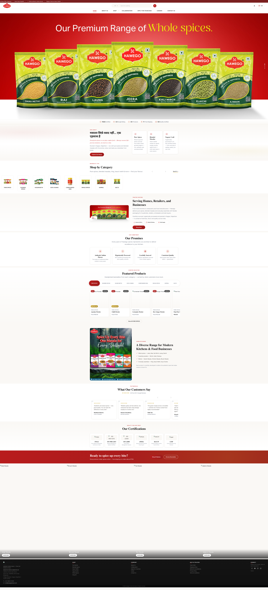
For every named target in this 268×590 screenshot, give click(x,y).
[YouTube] (255, 568)
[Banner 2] (264, 65)
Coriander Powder (137, 312)
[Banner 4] (264, 68)
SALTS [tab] (175, 283)
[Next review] (170, 397)
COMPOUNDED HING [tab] (143, 283)
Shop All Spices (156, 457)
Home (95, 11)
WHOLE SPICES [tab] (156, 283)
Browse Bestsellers (171, 457)
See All (175, 171)
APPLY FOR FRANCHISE (145, 11)
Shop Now (139, 227)
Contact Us (133, 573)
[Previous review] (157, 397)
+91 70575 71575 (9, 581)
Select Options (99, 306)
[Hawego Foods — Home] (8, 563)
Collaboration (134, 567)
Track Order (193, 565)
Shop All (74, 574)
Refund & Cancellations (195, 569)
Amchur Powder (96, 312)
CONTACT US (171, 11)
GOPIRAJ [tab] (167, 283)
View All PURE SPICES (134, 321)
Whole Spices (75, 573)
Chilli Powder (116, 312)
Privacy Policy (193, 571)
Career (132, 571)
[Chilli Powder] (120, 298)
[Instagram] (258, 568)
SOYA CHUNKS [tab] (130, 283)
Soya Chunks (75, 571)
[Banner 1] (264, 64)
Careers (159, 11)
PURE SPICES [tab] (94, 283)
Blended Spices (76, 567)
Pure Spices (75, 565)
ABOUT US (105, 11)
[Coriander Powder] (140, 298)
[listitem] (7, 182)
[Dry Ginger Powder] (161, 298)
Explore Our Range (97, 154)
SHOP (115, 11)
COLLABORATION (127, 11)
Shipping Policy (193, 567)
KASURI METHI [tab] (118, 283)
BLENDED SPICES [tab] (106, 283)
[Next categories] (165, 171)
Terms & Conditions (194, 573)
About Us (133, 565)
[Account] (254, 5)
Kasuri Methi (75, 569)
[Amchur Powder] (99, 298)
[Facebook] (252, 568)
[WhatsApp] (260, 568)
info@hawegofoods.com (11, 583)
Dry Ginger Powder (159, 312)
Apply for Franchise (135, 569)
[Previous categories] (152, 171)
